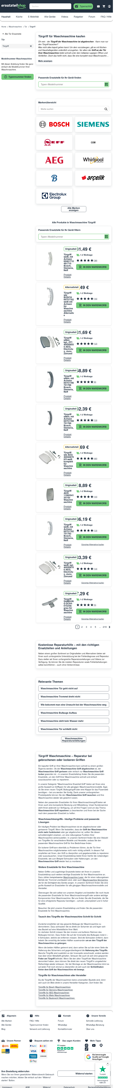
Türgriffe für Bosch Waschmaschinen (54, 987)
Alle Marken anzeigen (73, 209)
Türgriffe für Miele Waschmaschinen (54, 995)
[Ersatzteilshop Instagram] (87, 1045)
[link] (17, 33)
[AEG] (54, 160)
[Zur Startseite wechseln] (13, 6)
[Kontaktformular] (98, 6)
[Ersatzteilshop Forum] (101, 1045)
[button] (5, 17)
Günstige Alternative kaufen (92, 544)
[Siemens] (93, 124)
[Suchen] (106, 84)
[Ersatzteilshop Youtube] (94, 1045)
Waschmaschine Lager (73, 877)
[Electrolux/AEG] (54, 196)
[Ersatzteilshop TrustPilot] (62, 1045)
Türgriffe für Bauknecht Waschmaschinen (56, 998)
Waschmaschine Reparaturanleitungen (73, 739)
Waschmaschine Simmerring (95, 879)
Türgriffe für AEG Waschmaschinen (53, 992)
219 (105, 626)
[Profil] (109, 6)
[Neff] (54, 142)
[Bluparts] (54, 178)
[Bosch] (54, 124)
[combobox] (50, 6)
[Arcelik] (93, 178)
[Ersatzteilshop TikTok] (87, 1048)
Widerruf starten (84, 1073)
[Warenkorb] (104, 6)
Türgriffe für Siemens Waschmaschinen (55, 989)
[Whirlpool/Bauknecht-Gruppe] (93, 160)
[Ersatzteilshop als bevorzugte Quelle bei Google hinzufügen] (98, 1057)
